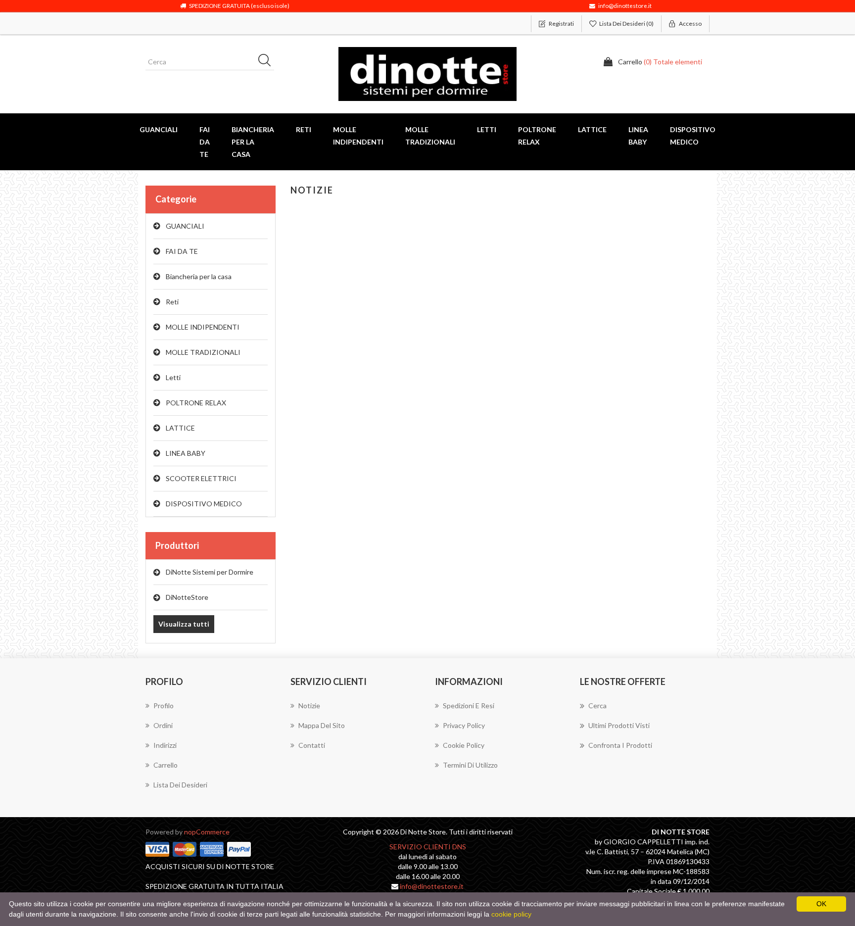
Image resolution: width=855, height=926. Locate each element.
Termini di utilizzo (470, 765)
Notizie (309, 705)
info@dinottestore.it (432, 886)
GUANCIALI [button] (159, 129)
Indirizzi (165, 745)
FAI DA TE (182, 251)
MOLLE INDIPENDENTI (202, 327)
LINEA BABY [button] (638, 135)
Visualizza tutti (183, 624)
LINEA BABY (185, 453)
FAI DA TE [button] (204, 141)
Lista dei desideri (180, 784)
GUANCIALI (185, 226)
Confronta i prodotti (620, 745)
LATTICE (180, 428)
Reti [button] (303, 129)
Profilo (163, 705)
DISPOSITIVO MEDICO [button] (692, 135)
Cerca (597, 705)
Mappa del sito (321, 725)
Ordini (163, 725)
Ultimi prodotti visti (619, 725)
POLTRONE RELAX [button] (537, 135)
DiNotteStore (187, 597)
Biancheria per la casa (199, 276)
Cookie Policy (463, 745)
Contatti (311, 745)
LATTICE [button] (592, 129)
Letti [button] (486, 129)
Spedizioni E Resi (468, 705)
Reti (172, 301)
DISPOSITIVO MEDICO (204, 503)
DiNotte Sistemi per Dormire (209, 572)
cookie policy (511, 914)
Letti (173, 377)
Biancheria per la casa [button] (253, 141)
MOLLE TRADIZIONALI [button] (430, 135)
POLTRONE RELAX (196, 402)
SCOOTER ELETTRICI (201, 478)
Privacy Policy (464, 725)
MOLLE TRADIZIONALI (203, 352)
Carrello (165, 765)
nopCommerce (207, 832)
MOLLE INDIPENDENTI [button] (358, 135)
